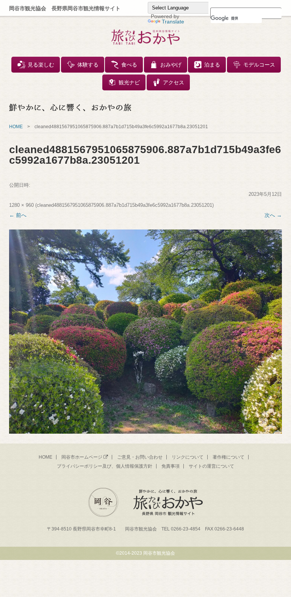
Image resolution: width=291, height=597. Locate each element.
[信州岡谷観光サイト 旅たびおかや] (145, 38)
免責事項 (170, 466)
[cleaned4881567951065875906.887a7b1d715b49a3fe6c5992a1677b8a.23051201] (145, 331)
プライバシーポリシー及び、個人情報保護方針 (104, 466)
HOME (16, 126)
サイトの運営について (211, 466)
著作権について (228, 457)
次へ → (273, 215)
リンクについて (187, 457)
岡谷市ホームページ (81, 457)
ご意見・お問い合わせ (140, 457)
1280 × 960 (21, 205)
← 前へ (18, 215)
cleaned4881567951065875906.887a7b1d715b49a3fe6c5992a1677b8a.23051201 (124, 205)
